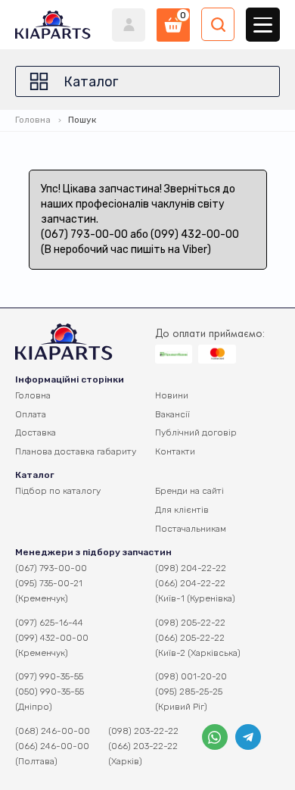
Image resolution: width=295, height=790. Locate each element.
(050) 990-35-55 (49, 691)
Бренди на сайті (189, 491)
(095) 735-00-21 (48, 583)
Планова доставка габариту (75, 451)
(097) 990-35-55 (49, 676)
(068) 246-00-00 (52, 731)
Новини (171, 395)
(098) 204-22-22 (190, 568)
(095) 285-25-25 (188, 691)
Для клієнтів (182, 509)
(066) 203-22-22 (143, 746)
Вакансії (172, 414)
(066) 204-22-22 (190, 583)
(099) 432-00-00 (51, 637)
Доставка (35, 432)
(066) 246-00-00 (52, 746)
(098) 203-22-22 (143, 731)
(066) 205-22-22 (190, 637)
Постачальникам (190, 528)
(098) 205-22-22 (190, 622)
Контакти (175, 451)
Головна (33, 119)
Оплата (30, 414)
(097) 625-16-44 (49, 622)
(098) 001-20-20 (191, 676)
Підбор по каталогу (58, 491)
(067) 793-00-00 (51, 568)
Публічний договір (196, 432)
